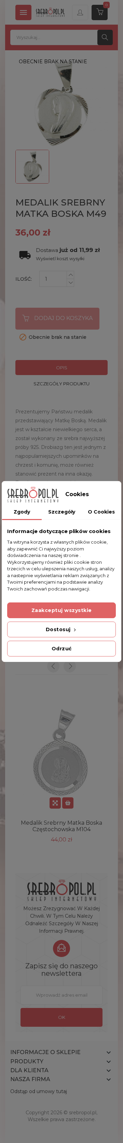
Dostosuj (59, 629)
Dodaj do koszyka (63, 318)
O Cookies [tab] (101, 512)
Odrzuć (62, 649)
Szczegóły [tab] (61, 512)
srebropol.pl (82, 1112)
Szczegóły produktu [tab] (61, 383)
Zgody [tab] (22, 512)
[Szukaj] (105, 37)
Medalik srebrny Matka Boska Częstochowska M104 (61, 826)
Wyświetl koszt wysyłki (60, 258)
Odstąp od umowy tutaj (38, 1091)
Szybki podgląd (55, 803)
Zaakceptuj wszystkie (61, 610)
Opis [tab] (61, 367)
